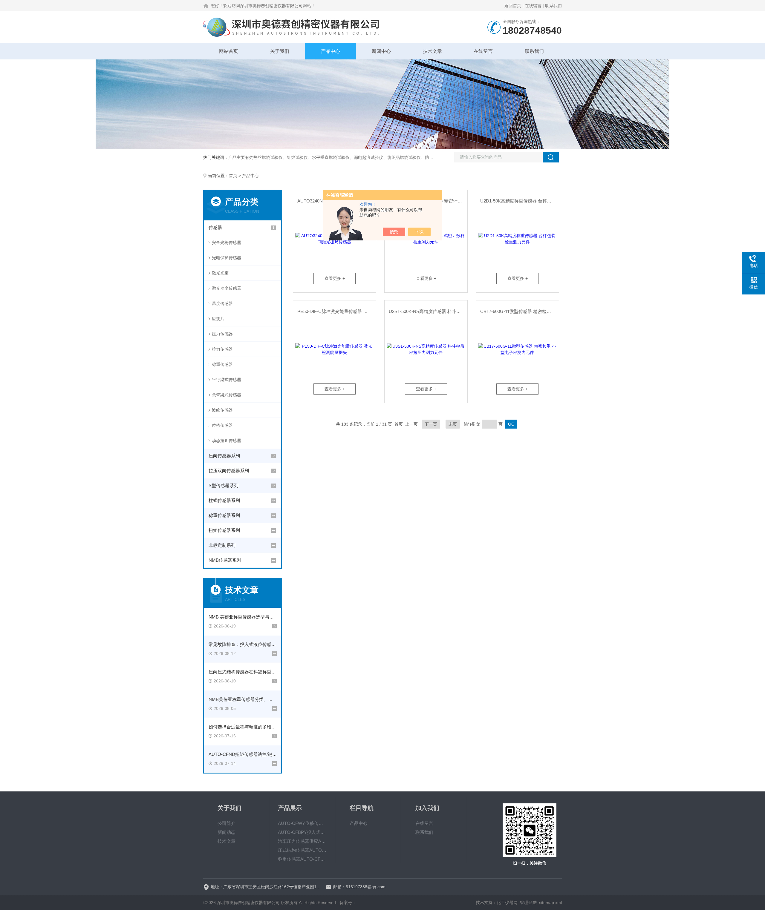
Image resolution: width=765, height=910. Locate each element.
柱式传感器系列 (224, 500)
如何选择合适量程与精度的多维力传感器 (243, 726)
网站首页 (228, 51)
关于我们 (279, 51)
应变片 (218, 318)
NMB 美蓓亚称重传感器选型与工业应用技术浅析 (243, 616)
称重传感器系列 (224, 515)
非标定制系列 (222, 545)
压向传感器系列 (224, 455)
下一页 (431, 424)
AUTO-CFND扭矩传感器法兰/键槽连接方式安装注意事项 (243, 754)
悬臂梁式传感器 (226, 394)
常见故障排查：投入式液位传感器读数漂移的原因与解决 (243, 644)
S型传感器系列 (223, 485)
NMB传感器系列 (225, 560)
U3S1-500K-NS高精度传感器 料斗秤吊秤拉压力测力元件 (428, 311)
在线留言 (533, 5)
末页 (453, 424)
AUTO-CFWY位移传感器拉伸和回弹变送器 (302, 823)
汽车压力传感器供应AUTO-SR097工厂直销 (302, 841)
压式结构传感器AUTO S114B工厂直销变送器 (302, 850)
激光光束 (220, 273)
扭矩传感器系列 (224, 530)
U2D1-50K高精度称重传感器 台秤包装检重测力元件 (519, 200)
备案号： (347, 902)
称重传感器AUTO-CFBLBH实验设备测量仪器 (302, 859)
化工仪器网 (507, 902)
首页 (233, 175)
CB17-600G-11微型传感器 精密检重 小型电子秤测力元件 (519, 311)
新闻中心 (381, 51)
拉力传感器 (222, 349)
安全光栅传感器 (226, 242)
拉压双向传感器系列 (229, 470)
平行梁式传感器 (226, 379)
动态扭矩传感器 (226, 440)
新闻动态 (226, 832)
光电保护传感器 (226, 257)
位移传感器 (222, 425)
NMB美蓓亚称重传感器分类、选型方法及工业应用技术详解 (243, 699)
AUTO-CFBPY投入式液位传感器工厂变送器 (302, 832)
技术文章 (432, 51)
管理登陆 (528, 902)
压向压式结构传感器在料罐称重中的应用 (243, 671)
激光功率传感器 (226, 288)
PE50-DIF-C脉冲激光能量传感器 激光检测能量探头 (336, 311)
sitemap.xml (550, 902)
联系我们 (553, 5)
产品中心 (330, 51)
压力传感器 (222, 334)
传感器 (215, 227)
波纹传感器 (222, 410)
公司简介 (226, 823)
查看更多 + (335, 278)
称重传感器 (222, 364)
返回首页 (512, 5)
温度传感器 (222, 303)
